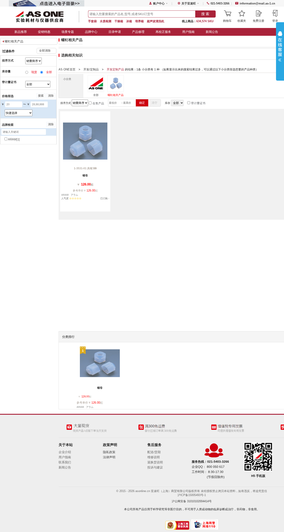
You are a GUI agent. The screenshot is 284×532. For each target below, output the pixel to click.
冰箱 (129, 21)
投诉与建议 (155, 467)
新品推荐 (20, 32)
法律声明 (109, 457)
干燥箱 (118, 21)
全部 (96, 95)
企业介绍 (65, 452)
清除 (51, 95)
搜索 (41, 95)
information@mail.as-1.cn (257, 3)
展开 (280, 49)
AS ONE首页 (67, 69)
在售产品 (98, 103)
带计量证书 (197, 103)
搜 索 (205, 14)
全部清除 (45, 50)
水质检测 (105, 21)
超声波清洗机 (155, 21)
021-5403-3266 (220, 3)
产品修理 (138, 32)
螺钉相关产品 (14, 41)
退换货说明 (155, 462)
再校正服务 (163, 32)
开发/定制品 (91, 69)
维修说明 (153, 457)
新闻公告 (212, 32)
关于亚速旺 (188, 3)
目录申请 (114, 32)
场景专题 (67, 32)
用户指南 (188, 32)
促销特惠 (44, 32)
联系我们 (65, 462)
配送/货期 (154, 452)
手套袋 (92, 21)
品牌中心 (91, 32)
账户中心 (159, 3)
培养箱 (139, 21)
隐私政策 (109, 452)
